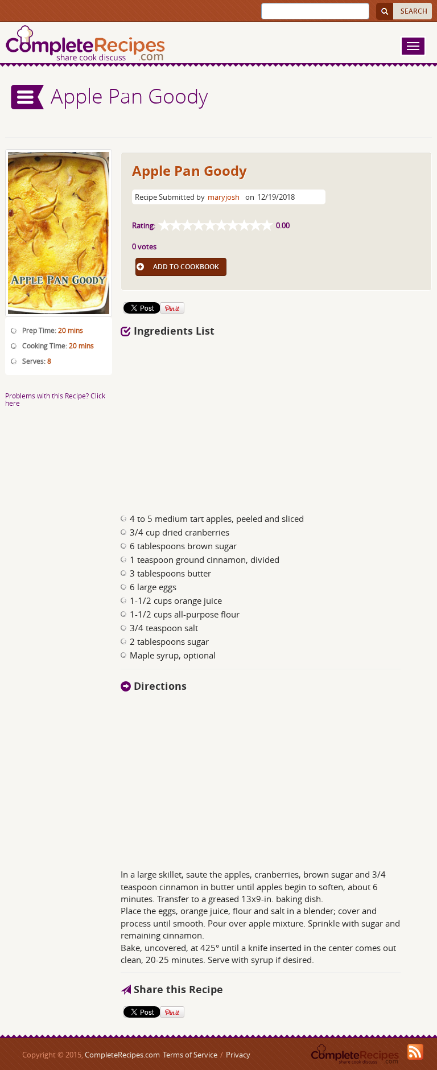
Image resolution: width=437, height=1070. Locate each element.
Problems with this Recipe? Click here (55, 399)
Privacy (238, 1055)
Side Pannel (28, 97)
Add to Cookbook (186, 266)
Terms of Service (190, 1055)
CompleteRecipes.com (122, 1055)
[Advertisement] (276, 421)
